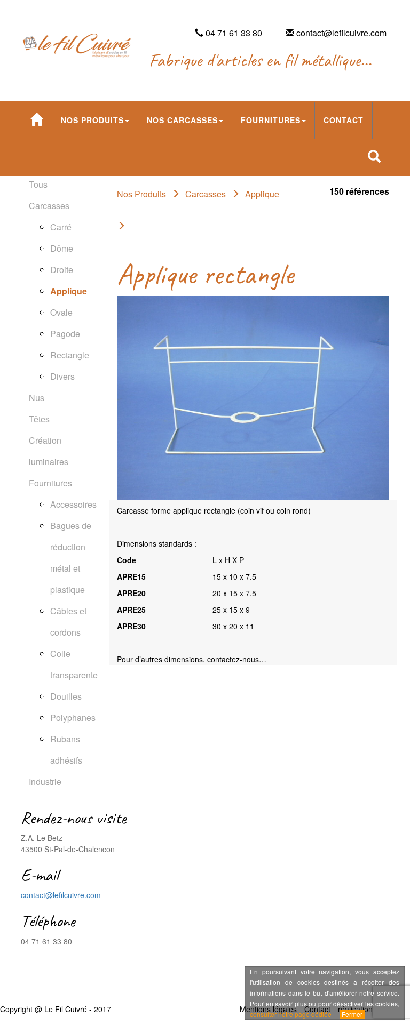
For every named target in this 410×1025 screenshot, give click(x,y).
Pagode (65, 333)
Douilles (66, 696)
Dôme (61, 248)
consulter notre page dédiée (291, 1014)
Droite (61, 269)
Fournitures (271, 120)
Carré (61, 227)
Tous (38, 184)
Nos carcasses (182, 120)
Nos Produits (92, 120)
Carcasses (49, 205)
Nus (36, 397)
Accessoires (73, 504)
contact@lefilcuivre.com (61, 895)
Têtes (39, 419)
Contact (344, 120)
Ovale (61, 312)
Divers (62, 376)
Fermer (352, 1014)
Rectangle (69, 355)
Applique (68, 291)
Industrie (45, 781)
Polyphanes (73, 717)
